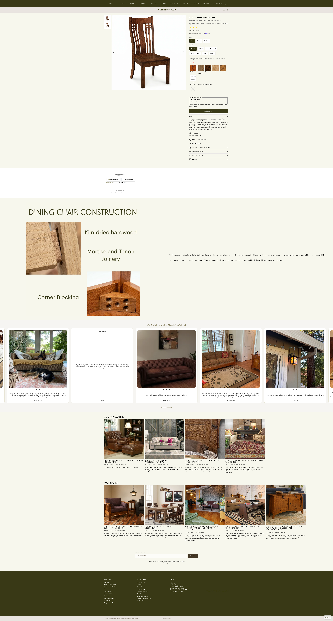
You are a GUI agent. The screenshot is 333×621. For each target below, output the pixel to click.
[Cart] (228, 10)
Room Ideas (140, 587)
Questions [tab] (120, 182)
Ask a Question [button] (114, 179)
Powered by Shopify (133, 618)
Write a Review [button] (129, 179)
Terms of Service (109, 598)
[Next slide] (184, 53)
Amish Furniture (141, 589)
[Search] (104, 10)
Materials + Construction (199, 139)
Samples (139, 594)
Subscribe (192, 555)
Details (191, 116)
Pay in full (195, 102)
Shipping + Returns (197, 155)
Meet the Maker (196, 143)
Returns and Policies (110, 584)
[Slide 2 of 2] (107, 25)
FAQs (105, 589)
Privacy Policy (108, 600)
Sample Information (197, 151)
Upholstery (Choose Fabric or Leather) (201, 84)
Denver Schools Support (144, 598)
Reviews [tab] (108, 182)
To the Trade (140, 600)
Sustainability (108, 593)
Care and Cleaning (142, 591)
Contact (106, 582)
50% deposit (196, 99)
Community (107, 591)
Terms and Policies (166, 618)
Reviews (106, 596)
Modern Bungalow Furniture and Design (118, 618)
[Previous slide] (113, 53)
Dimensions (195, 133)
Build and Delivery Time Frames (201, 147)
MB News (139, 584)
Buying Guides (141, 582)
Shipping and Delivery (110, 586)
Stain (191, 63)
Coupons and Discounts (111, 603)
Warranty (195, 159)
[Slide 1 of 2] (107, 18)
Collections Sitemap (142, 596)
